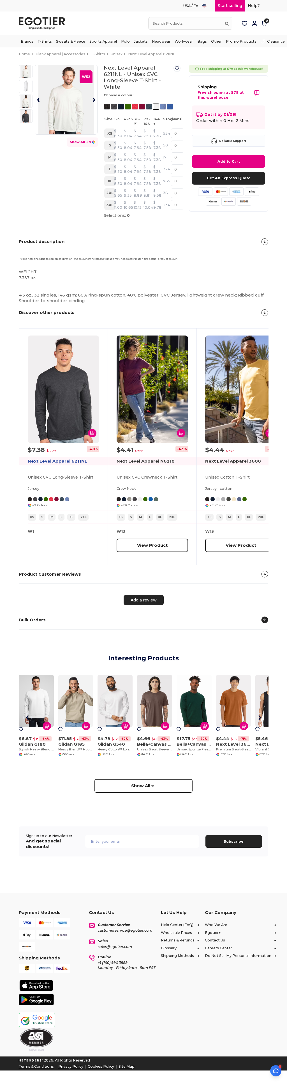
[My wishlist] (244, 23)
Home (24, 54)
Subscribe (234, 841)
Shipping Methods (177, 956)
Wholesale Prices (176, 933)
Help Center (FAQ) (177, 925)
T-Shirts (98, 54)
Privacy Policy (70, 1066)
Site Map (127, 1066)
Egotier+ (213, 933)
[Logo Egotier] (44, 23)
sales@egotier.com (115, 947)
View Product (152, 545)
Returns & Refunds (178, 940)
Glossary (169, 948)
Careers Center (218, 948)
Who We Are (216, 925)
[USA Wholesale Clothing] (207, 6)
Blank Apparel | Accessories (60, 54)
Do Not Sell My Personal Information (238, 956)
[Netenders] (31, 1060)
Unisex (116, 54)
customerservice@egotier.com (125, 930)
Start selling (230, 5)
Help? (254, 5)
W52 (86, 77)
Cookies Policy (101, 1066)
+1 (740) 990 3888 (113, 963)
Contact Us (215, 940)
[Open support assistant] (275, 1070)
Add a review (144, 600)
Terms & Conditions (36, 1066)
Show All (140, 785)
